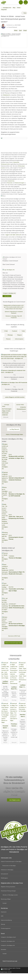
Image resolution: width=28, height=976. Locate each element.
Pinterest (8, 339)
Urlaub (25, 30)
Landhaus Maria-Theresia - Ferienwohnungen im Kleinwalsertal (14, 688)
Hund (10, 622)
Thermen (11, 556)
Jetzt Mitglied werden (14, 800)
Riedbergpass (4, 878)
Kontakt (4, 903)
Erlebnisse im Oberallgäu (7, 869)
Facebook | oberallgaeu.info (8, 941)
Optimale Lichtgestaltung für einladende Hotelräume (14, 312)
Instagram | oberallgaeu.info (9, 293)
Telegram (19, 335)
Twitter (23, 331)
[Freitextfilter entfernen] (21, 2)
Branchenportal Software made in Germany (10, 969)
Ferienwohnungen (19, 182)
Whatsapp (10, 335)
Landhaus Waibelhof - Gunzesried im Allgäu (5, 683)
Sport (20, 30)
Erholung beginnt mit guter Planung (16, 538)
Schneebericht (4, 873)
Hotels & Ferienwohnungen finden (14, 434)
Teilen (24, 13)
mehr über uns (7, 296)
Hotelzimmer (11, 181)
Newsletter (3, 949)
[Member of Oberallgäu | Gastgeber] (23, 656)
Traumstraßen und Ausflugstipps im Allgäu (16, 589)
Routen (11, 587)
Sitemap (3, 924)
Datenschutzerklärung (6, 920)
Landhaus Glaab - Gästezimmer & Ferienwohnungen (22, 686)
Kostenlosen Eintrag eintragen (8, 890)
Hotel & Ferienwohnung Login (9, 961)
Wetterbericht (6, 95)
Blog (10, 454)
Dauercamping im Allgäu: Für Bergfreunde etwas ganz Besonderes (17, 573)
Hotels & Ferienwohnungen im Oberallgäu (11, 861)
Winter (15, 30)
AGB (2, 916)
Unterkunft (12, 604)
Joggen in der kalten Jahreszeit (13, 234)
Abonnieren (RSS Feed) (14, 636)
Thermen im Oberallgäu (15, 558)
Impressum (3, 912)
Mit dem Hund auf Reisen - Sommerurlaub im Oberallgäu (17, 624)
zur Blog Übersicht (14, 429)
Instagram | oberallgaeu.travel (8, 937)
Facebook (14, 331)
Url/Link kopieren (19, 339)
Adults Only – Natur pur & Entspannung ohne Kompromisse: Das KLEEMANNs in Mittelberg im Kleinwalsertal (16, 517)
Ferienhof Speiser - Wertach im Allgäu (5, 727)
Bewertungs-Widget (6, 899)
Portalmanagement (5, 928)
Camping (11, 570)
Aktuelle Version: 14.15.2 (5, 972)
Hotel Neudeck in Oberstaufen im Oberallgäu (22, 716)
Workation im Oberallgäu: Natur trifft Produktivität (14, 316)
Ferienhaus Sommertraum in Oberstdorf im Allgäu (14, 725)
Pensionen (9, 182)
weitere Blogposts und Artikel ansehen (14, 397)
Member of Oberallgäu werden (10, 895)
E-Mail (6, 331)
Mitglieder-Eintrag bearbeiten (8, 886)
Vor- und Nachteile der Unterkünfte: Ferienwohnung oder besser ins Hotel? (17, 607)
